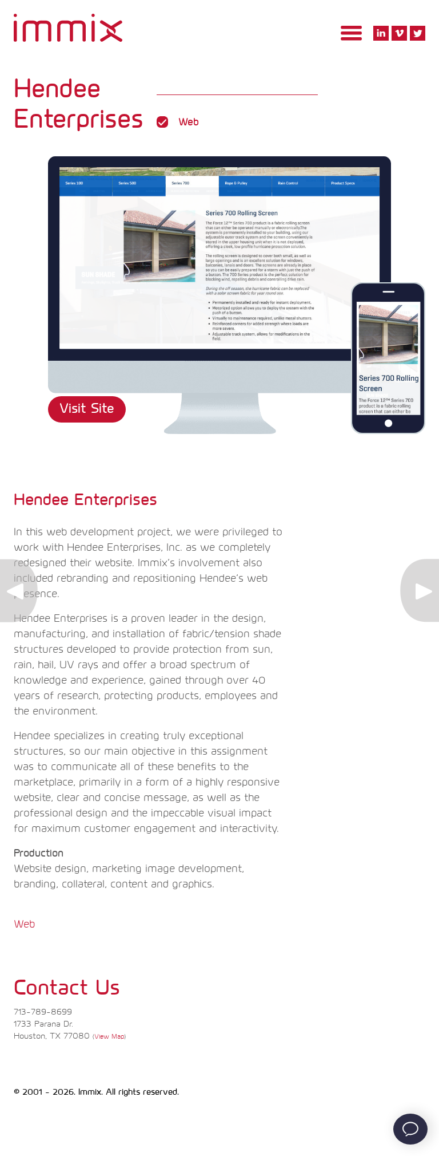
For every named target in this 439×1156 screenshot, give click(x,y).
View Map (109, 1036)
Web (24, 925)
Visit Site (86, 409)
